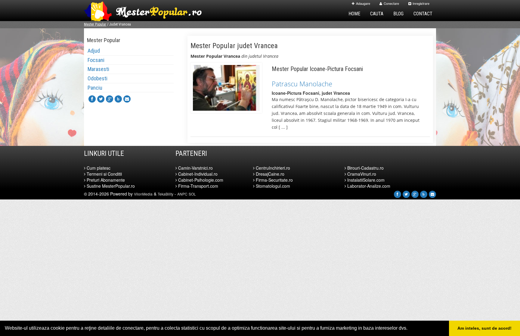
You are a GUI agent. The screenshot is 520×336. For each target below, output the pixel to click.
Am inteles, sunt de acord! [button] (484, 328)
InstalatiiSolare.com (365, 180)
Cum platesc (97, 168)
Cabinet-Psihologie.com (200, 180)
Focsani (96, 60)
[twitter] (100, 99)
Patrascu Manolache (302, 83)
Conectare (391, 3)
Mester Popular (95, 24)
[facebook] (92, 99)
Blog (398, 14)
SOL (192, 193)
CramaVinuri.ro (361, 174)
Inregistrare (421, 3)
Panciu (95, 88)
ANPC (182, 193)
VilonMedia (143, 193)
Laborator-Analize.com (368, 186)
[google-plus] (109, 99)
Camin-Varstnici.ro (195, 168)
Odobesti (97, 78)
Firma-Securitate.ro (274, 180)
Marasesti (98, 69)
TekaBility (165, 193)
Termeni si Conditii (103, 174)
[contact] (127, 99)
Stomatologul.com (272, 186)
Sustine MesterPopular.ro (110, 186)
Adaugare (363, 3)
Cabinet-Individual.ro (197, 174)
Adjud (94, 51)
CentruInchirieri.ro (272, 168)
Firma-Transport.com (197, 186)
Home (354, 14)
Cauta (376, 14)
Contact (422, 14)
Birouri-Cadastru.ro (365, 168)
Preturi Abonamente (105, 180)
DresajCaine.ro (269, 174)
